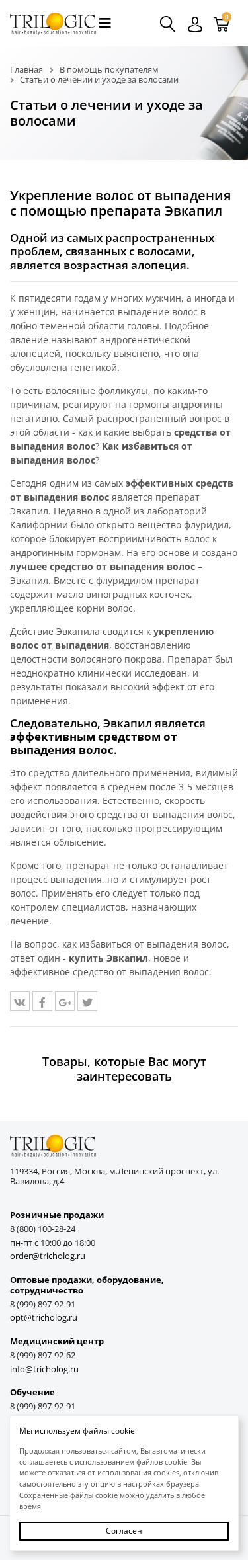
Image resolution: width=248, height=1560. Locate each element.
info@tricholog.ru (44, 1369)
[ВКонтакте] (20, 1001)
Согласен (124, 1530)
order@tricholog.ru (47, 1256)
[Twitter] (87, 1001)
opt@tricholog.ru (43, 1317)
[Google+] (65, 1001)
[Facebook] (42, 1001)
